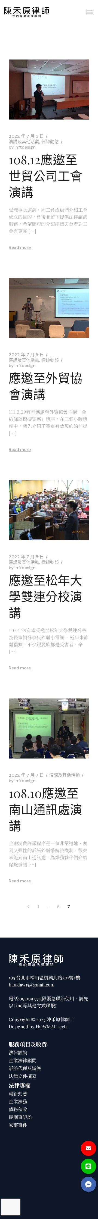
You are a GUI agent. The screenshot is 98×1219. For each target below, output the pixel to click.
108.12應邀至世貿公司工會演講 (45, 175)
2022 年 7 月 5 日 (26, 136)
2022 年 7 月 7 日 (26, 775)
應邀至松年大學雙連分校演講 (45, 596)
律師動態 (50, 142)
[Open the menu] (89, 12)
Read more (20, 247)
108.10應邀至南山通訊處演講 (45, 809)
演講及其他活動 (24, 142)
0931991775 (30, 998)
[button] (88, 1184)
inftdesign (22, 147)
